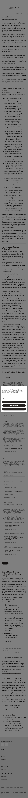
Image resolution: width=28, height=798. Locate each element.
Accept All (14, 409)
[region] (14, 399)
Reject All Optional (14, 405)
